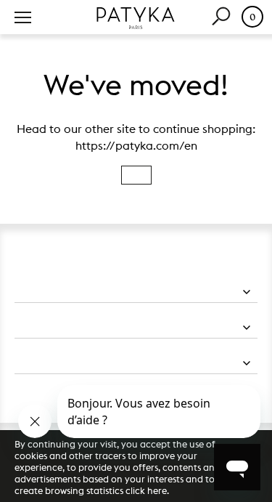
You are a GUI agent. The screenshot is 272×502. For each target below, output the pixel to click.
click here (146, 490)
